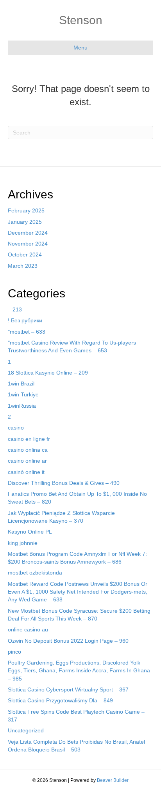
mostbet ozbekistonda (35, 572)
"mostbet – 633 (26, 332)
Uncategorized (26, 730)
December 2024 (28, 233)
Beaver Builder (113, 780)
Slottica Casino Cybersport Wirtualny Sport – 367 (68, 689)
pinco (14, 652)
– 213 (15, 309)
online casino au (28, 629)
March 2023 (23, 266)
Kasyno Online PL (30, 532)
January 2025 (25, 222)
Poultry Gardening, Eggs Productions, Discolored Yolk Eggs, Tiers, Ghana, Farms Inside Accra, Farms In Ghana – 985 (79, 670)
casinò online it (26, 472)
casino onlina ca (28, 450)
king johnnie (23, 543)
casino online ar (27, 461)
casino (16, 427)
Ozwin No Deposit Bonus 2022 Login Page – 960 (68, 641)
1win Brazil (21, 383)
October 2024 (25, 254)
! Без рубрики (25, 320)
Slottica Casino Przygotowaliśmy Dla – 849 (60, 700)
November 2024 (28, 243)
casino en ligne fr (29, 439)
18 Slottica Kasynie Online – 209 (48, 372)
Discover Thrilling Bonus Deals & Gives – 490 (64, 483)
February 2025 (26, 210)
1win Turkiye (23, 394)
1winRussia (22, 406)
